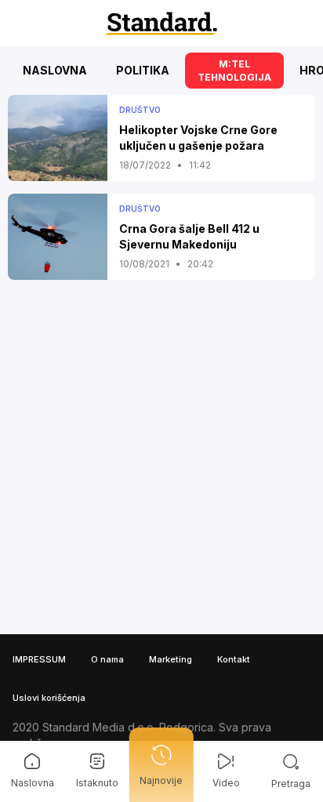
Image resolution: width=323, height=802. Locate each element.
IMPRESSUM (39, 659)
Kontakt (233, 659)
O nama (107, 659)
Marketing (170, 659)
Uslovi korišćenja (49, 697)
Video (226, 783)
